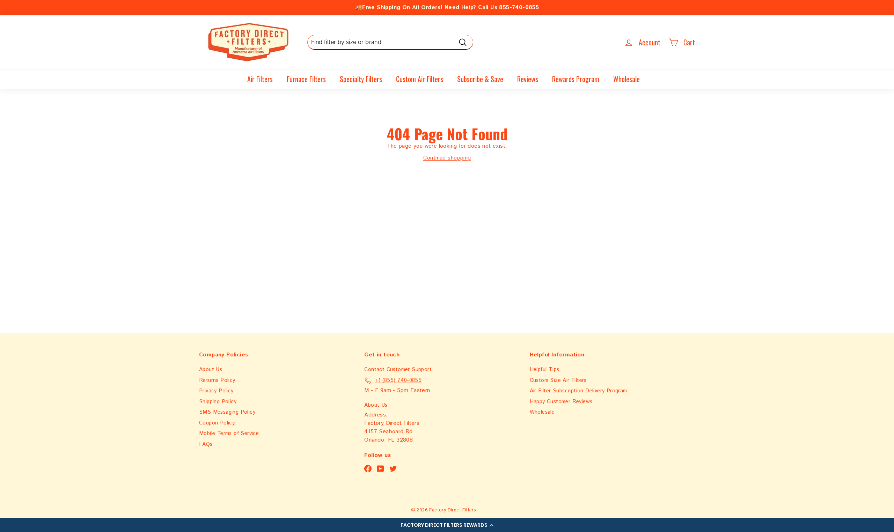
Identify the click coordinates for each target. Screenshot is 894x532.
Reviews (527, 79)
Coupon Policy (217, 423)
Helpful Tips (544, 369)
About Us (210, 369)
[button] (447, 525)
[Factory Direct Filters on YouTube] (380, 469)
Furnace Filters (306, 79)
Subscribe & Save (480, 79)
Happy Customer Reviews (561, 401)
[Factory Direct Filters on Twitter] (393, 469)
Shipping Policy (217, 401)
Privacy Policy (216, 390)
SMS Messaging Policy (227, 412)
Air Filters (260, 79)
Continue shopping (447, 158)
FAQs (206, 444)
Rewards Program (575, 79)
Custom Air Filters (419, 79)
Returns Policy (217, 380)
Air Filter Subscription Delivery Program (578, 390)
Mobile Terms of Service (229, 433)
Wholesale (626, 79)
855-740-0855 (519, 7)
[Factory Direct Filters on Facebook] (368, 469)
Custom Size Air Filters (558, 380)
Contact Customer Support (398, 369)
